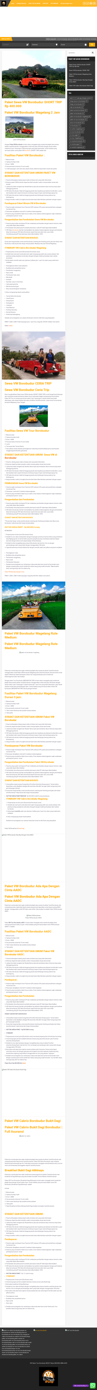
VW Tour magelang (76, 138)
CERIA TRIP (45, 3)
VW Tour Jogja (74, 135)
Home (12, 3)
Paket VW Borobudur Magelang (80, 116)
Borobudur (27, 150)
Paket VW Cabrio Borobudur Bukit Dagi (81, 86)
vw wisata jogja (75, 144)
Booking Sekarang (21, 3)
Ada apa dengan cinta (84, 98)
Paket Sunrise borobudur (78, 110)
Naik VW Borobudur (76, 107)
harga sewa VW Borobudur (78, 101)
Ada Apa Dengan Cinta (66, 3)
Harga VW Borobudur (77, 104)
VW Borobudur (75, 125)
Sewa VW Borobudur (77, 122)
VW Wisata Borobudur (77, 141)
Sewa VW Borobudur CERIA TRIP (79, 70)
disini (24, 1063)
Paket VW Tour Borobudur (78, 119)
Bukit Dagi (21, 828)
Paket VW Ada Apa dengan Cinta (14, 572)
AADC (11, 325)
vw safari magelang (77, 129)
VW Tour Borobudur (76, 132)
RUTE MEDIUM (54, 3)
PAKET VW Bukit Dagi (16, 8)
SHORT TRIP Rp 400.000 (34, 3)
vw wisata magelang (77, 147)
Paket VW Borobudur (77, 113)
